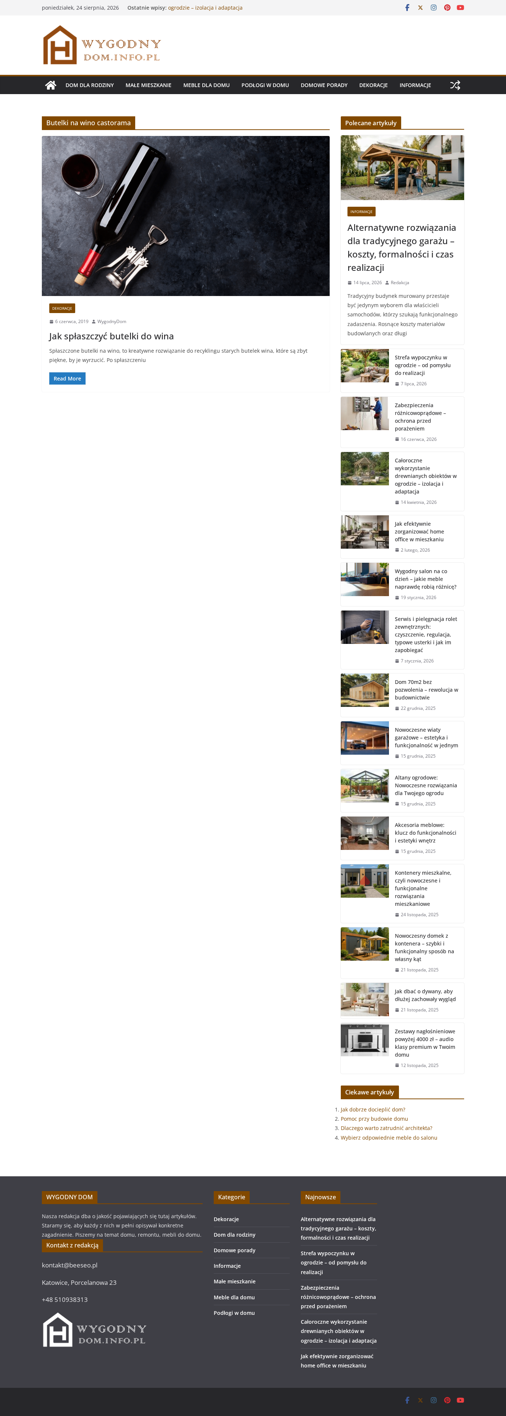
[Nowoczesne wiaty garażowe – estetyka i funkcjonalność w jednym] (365, 743)
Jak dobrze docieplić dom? (373, 1109)
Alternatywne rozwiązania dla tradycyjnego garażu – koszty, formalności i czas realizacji (401, 247)
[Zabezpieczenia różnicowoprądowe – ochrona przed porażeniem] (365, 422)
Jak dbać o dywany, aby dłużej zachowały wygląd (425, 995)
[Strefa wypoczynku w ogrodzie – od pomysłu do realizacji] (365, 370)
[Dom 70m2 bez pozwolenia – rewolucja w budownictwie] (365, 695)
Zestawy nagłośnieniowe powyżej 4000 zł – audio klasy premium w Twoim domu (425, 1043)
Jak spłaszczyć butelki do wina (111, 336)
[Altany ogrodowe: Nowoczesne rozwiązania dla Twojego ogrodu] (365, 790)
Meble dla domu (206, 85)
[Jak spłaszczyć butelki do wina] (186, 216)
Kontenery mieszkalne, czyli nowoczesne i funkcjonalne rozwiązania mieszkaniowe (423, 888)
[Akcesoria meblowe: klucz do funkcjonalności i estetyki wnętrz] (365, 838)
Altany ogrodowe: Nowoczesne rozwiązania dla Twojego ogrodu (426, 785)
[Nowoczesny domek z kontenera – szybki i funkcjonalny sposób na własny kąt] (365, 952)
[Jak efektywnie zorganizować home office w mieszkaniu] (365, 537)
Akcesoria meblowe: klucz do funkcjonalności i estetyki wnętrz (425, 832)
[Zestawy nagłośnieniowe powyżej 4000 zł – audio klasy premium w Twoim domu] (365, 1048)
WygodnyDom (111, 321)
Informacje (415, 85)
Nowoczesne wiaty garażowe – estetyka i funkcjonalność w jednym (426, 737)
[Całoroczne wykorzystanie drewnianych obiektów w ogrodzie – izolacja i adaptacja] (365, 481)
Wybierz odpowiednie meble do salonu (389, 1137)
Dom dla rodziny (90, 85)
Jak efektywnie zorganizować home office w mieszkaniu (419, 531)
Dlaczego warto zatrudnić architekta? (386, 1127)
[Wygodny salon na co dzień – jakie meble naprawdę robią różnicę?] (365, 584)
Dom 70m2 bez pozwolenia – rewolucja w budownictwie (426, 689)
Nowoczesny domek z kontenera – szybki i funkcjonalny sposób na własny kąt (424, 947)
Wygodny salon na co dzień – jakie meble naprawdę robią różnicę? (425, 579)
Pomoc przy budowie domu (374, 1118)
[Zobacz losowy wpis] (455, 85)
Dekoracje (373, 85)
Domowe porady (324, 85)
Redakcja (400, 282)
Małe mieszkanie (149, 85)
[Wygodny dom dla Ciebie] (51, 85)
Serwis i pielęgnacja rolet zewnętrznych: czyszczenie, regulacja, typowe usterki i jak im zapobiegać (426, 634)
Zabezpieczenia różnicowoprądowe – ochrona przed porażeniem (420, 417)
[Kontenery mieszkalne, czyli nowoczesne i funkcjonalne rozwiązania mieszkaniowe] (365, 893)
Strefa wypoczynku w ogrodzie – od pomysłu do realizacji (423, 365)
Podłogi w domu (265, 85)
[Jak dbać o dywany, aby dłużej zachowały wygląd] (365, 1000)
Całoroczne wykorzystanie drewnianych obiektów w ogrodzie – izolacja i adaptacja (231, 11)
